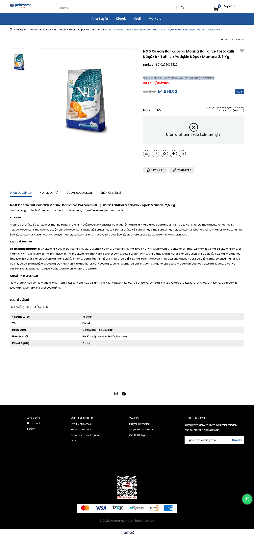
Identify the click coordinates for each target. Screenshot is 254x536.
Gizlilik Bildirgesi (138, 435)
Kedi (137, 19)
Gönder (237, 440)
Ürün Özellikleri (21, 193)
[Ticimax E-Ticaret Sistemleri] (127, 533)
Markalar (156, 19)
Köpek (121, 19)
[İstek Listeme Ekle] (146, 153)
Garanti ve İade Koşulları (85, 435)
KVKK (73, 440)
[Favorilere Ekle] (242, 51)
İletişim (31, 429)
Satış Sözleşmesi (81, 429)
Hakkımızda (34, 423)
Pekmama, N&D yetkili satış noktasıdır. (179, 78)
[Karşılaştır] (155, 153)
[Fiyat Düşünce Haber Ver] (173, 153)
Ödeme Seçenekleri (79, 193)
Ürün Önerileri (110, 193)
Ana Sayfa (99, 19)
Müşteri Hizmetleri (139, 424)
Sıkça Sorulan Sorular (142, 429)
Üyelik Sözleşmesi (81, 424)
